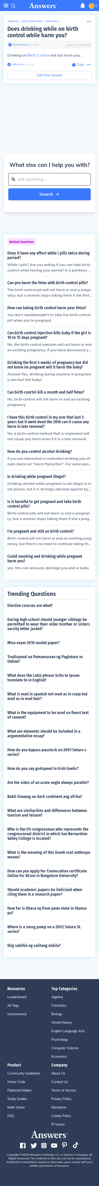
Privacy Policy (61, 1099)
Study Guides (17, 1099)
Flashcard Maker (19, 1090)
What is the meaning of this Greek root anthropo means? (48, 855)
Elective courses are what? (30, 605)
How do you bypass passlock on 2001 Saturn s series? (46, 752)
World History (61, 1022)
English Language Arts (68, 1031)
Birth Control (39, 55)
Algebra (57, 997)
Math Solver (16, 1107)
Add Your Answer (50, 75)
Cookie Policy (61, 1116)
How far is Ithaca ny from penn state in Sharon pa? (47, 910)
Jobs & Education (32, 21)
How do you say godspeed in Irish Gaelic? (43, 768)
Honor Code (16, 1082)
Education (53, 21)
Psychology (59, 1039)
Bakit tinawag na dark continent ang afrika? (44, 796)
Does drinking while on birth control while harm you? (42, 32)
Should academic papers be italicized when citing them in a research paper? (44, 892)
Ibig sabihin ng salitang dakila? (34, 945)
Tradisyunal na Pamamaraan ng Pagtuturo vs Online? (45, 659)
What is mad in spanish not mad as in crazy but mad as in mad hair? (47, 696)
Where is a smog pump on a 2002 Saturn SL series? (44, 929)
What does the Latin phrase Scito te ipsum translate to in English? (43, 678)
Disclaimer (59, 1107)
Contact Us (59, 1082)
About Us (58, 1073)
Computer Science (65, 1048)
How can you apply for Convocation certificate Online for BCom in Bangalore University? (47, 873)
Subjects (12, 21)
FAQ (10, 1116)
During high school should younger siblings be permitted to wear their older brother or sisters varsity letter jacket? (48, 624)
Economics (59, 1057)
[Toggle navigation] (6, 5)
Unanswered (16, 1014)
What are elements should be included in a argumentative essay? (43, 733)
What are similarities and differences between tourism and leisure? (47, 813)
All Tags (13, 1005)
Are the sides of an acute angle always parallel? (48, 782)
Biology (56, 1014)
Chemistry (58, 1005)
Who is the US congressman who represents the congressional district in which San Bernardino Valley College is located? (47, 834)
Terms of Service (63, 1090)
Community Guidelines (23, 1073)
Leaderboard (16, 997)
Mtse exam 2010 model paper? (33, 642)
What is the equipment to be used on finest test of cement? (48, 715)
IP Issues (58, 1124)
